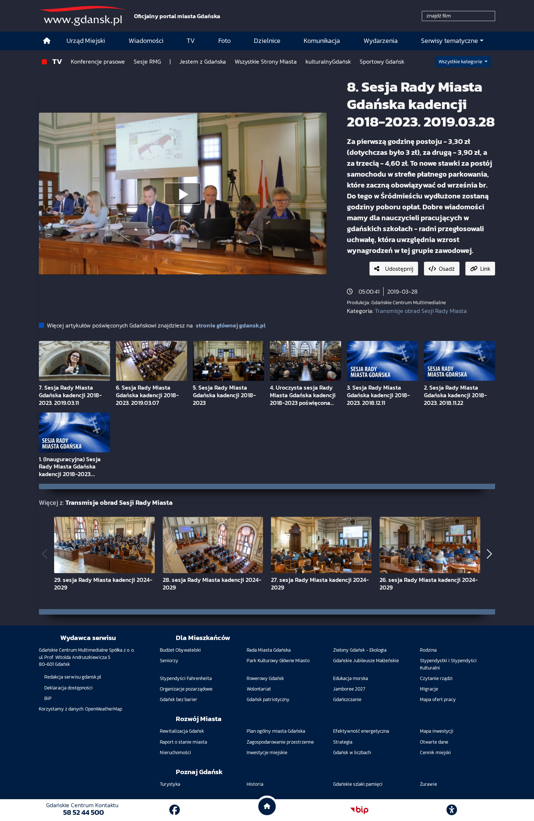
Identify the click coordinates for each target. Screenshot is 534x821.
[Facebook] (174, 810)
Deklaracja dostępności (68, 687)
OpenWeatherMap (103, 708)
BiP (48, 698)
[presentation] (44, 554)
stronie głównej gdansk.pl (231, 325)
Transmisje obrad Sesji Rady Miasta (421, 310)
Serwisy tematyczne (449, 40)
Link (485, 268)
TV (57, 61)
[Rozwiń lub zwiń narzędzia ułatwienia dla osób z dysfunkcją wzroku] (452, 810)
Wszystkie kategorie (460, 61)
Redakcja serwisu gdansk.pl (72, 676)
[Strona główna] (47, 41)
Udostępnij (399, 268)
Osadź (447, 268)
